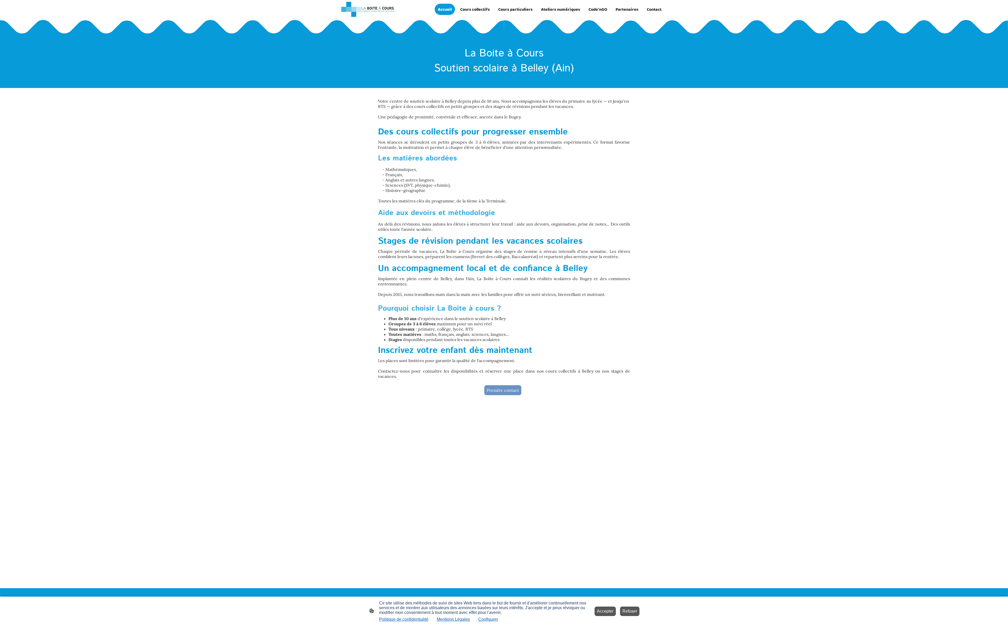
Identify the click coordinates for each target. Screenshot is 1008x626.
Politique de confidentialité (403, 619)
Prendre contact (503, 390)
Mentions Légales (453, 619)
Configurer (488, 619)
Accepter (605, 611)
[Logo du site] (367, 9)
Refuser (629, 611)
